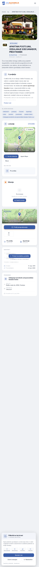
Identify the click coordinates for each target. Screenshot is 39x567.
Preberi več (7, 103)
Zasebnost (17, 563)
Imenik (4, 12)
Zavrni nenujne (12, 559)
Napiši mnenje (20, 200)
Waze (7, 161)
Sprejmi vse (18, 555)
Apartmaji (9, 12)
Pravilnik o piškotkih (8, 563)
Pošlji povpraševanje (20, 227)
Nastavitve (29, 559)
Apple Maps (24, 156)
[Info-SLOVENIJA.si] (10, 3)
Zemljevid (30, 129)
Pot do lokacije (12, 156)
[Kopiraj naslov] (32, 149)
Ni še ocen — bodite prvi (15, 57)
